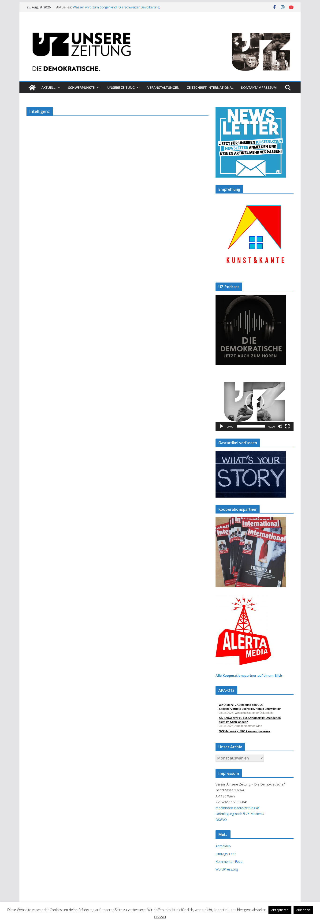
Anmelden (223, 846)
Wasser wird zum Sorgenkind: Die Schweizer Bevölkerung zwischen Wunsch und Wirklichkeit (116, 9)
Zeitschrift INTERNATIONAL (210, 87)
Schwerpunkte (81, 87)
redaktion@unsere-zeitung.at (237, 808)
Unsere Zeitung (121, 87)
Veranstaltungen (163, 87)
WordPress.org (227, 869)
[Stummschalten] (280, 426)
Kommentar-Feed (229, 861)
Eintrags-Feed (226, 854)
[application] (255, 401)
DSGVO (221, 819)
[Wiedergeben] (221, 426)
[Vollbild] (287, 426)
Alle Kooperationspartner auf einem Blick (249, 675)
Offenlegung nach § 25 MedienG (240, 813)
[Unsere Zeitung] (160, 26)
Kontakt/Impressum (259, 87)
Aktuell (48, 87)
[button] (58, 87)
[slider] (251, 426)
